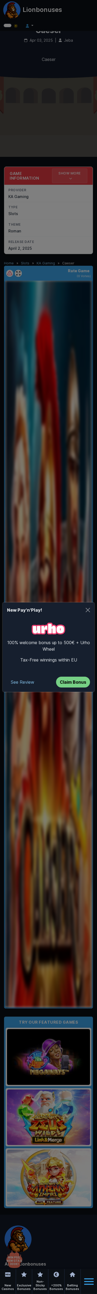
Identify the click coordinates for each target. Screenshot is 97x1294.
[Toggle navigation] (89, 1281)
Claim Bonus (73, 682)
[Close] (88, 610)
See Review (22, 682)
